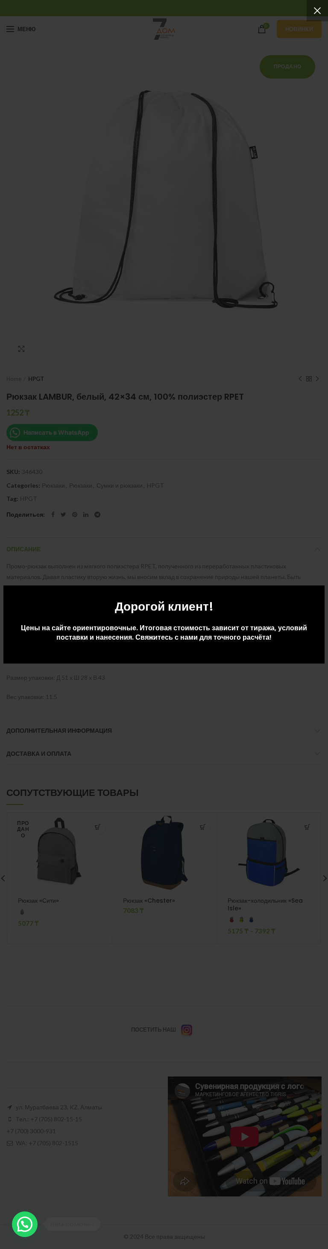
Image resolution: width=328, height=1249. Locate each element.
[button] (25, 1224)
